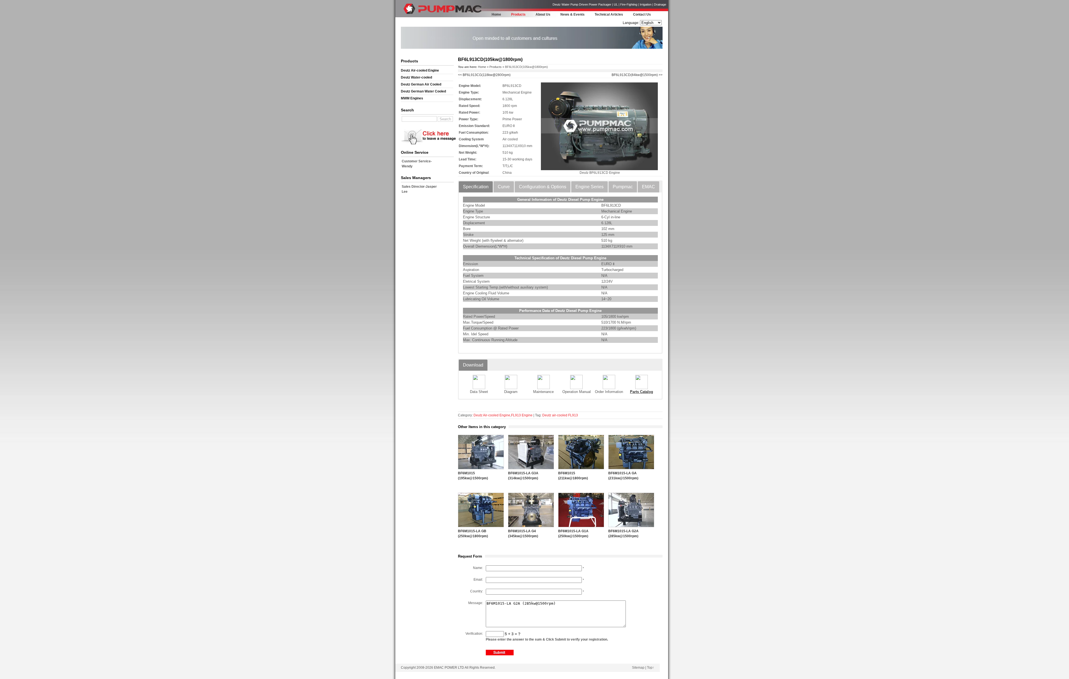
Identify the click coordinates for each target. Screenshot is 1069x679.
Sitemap (638, 668)
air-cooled (559, 415)
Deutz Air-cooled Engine (420, 70)
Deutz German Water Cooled (423, 91)
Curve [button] (504, 186)
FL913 (573, 415)
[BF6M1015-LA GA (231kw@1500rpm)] (631, 468)
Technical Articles (609, 14)
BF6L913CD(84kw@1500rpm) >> (637, 75)
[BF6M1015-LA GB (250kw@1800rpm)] (481, 526)
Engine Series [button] (589, 186)
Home (496, 14)
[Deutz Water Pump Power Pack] (410, 16)
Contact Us (642, 14)
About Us (543, 14)
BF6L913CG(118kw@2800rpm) (484, 75)
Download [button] (473, 365)
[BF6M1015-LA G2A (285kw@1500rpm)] (631, 526)
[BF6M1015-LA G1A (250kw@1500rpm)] (581, 526)
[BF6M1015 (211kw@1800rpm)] (581, 468)
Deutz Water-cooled (416, 77)
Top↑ (650, 668)
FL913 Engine (522, 415)
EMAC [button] (648, 186)
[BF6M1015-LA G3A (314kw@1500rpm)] (531, 468)
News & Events (572, 14)
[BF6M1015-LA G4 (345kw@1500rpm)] (531, 526)
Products (518, 14)
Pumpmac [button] (623, 186)
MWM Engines (412, 98)
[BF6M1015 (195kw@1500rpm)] (481, 468)
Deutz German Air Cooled (421, 84)
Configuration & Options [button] (542, 186)
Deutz (546, 415)
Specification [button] (476, 186)
